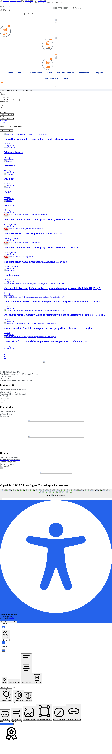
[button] (56, 54)
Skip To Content (6, 721)
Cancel (2, 122)
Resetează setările (7, 724)
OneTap (12, 618)
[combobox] (56, 493)
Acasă (2, 90)
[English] (109, 6)
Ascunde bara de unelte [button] (8, 622)
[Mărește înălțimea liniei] (3, 642)
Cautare (52, 23)
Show (3, 120)
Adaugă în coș (9, 146)
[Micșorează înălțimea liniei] (3, 650)
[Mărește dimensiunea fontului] (3, 619)
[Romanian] (111, 6)
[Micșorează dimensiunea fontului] (3, 627)
